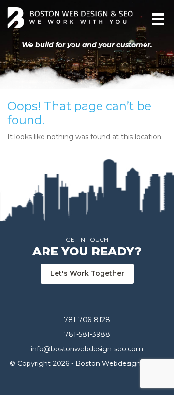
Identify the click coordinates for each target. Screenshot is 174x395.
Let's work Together (87, 273)
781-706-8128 (87, 320)
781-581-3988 (87, 334)
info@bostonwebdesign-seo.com (87, 349)
